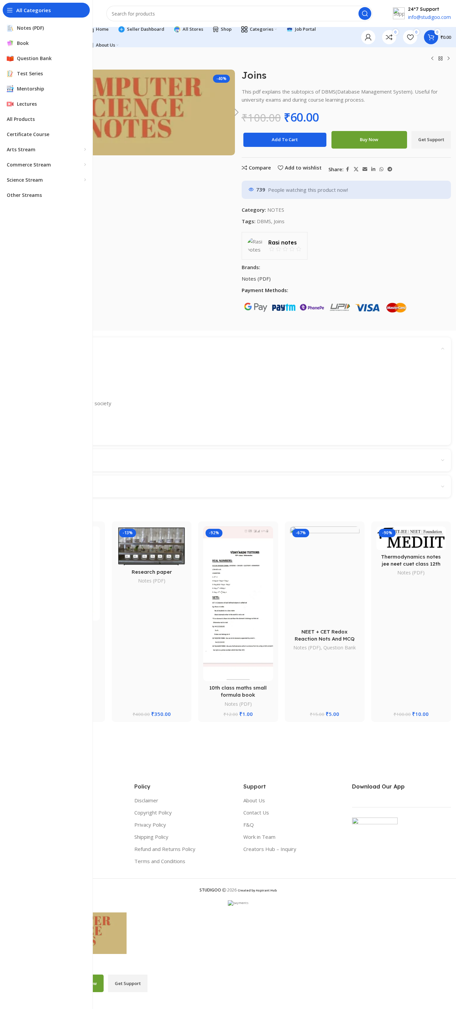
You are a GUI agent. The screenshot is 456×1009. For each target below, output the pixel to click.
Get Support (431, 139)
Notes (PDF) (256, 278)
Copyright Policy (153, 812)
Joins (279, 221)
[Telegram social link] (389, 169)
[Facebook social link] (348, 169)
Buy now (369, 139)
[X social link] (356, 169)
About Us (254, 800)
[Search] (364, 13)
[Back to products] (440, 59)
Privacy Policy (150, 824)
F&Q (248, 824)
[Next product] (449, 59)
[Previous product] (432, 59)
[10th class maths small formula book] (238, 603)
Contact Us (256, 812)
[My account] (368, 37)
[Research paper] (151, 545)
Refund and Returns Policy (164, 849)
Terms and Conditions (159, 861)
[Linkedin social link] (373, 169)
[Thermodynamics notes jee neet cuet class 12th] (411, 538)
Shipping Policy (151, 836)
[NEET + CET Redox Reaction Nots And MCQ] (324, 575)
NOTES (275, 209)
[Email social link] (364, 169)
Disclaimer (146, 800)
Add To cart (285, 139)
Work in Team (259, 836)
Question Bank (339, 647)
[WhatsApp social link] (381, 169)
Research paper (152, 572)
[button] (236, 112)
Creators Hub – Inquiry (269, 849)
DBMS (264, 221)
